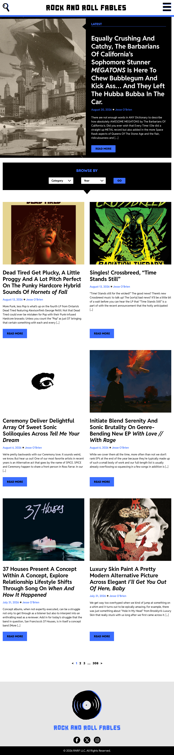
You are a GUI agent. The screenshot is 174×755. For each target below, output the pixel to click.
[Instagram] (97, 740)
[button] (6, 7)
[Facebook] (76, 740)
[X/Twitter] (87, 740)
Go (119, 180)
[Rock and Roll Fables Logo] (87, 710)
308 (95, 663)
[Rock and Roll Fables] (86, 8)
